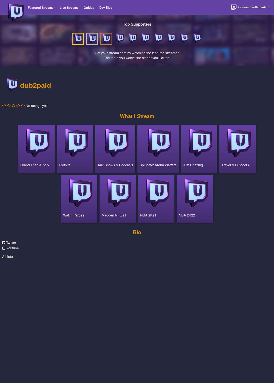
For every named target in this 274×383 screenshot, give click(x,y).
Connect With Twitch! (253, 7)
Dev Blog (106, 7)
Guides (89, 7)
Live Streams (69, 7)
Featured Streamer (41, 7)
